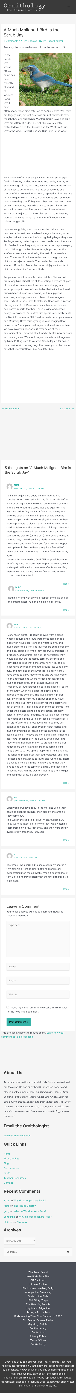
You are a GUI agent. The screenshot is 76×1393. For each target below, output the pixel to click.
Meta (7, 1205)
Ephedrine (9, 1216)
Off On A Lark (38, 1280)
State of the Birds (38, 1296)
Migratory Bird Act (38, 1324)
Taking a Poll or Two (38, 1312)
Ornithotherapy (38, 1328)
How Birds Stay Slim (38, 1276)
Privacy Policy (38, 1336)
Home (7, 1153)
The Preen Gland (38, 1272)
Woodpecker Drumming (38, 1292)
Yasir (6, 1200)
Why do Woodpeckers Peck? (29, 1200)
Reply (66, 583)
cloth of (8, 1222)
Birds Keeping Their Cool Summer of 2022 (38, 1316)
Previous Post (11, 408)
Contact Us (38, 1332)
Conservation (11, 1168)
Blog (6, 1163)
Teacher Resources (15, 1178)
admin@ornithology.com (17, 1135)
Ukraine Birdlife (38, 1284)
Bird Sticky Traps (38, 1300)
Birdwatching (11, 1158)
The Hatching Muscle (38, 1304)
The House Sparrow (25, 1205)
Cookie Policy (38, 1344)
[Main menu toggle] (69, 7)
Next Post (67, 408)
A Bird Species (29, 40)
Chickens (22, 1222)
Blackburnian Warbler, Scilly (38, 1288)
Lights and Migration (38, 1308)
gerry (7, 1211)
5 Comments (11, 40)
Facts (7, 1173)
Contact (8, 1182)
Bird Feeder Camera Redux (38, 1320)
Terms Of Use (38, 1340)
